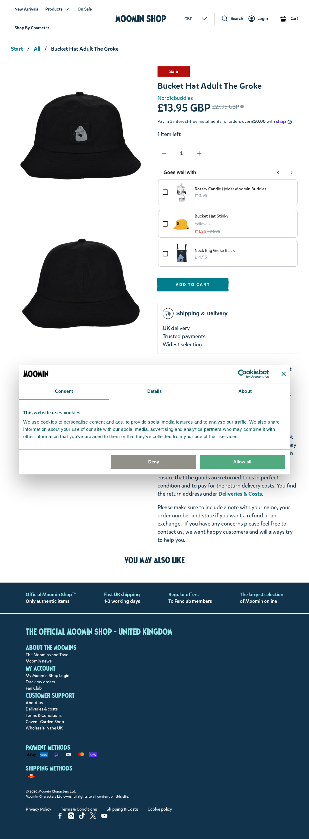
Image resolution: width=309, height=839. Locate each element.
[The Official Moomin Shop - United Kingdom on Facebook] (60, 818)
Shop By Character (31, 28)
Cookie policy (160, 809)
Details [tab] (154, 391)
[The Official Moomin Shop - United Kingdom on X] (93, 818)
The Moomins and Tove (47, 655)
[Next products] (291, 172)
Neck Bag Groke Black (215, 250)
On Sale (85, 9)
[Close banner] (284, 374)
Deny (153, 461)
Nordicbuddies (175, 98)
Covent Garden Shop (45, 722)
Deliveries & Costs (240, 493)
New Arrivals (26, 9)
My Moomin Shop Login (47, 676)
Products (53, 9)
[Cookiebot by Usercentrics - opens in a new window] (242, 373)
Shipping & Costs (122, 809)
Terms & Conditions (44, 715)
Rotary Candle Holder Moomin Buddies (230, 189)
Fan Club (34, 688)
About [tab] (245, 391)
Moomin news (39, 661)
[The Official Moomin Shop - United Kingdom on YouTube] (104, 818)
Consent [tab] (64, 391)
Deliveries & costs (42, 709)
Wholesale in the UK (44, 728)
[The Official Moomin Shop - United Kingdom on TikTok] (82, 818)
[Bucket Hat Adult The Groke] (81, 136)
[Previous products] (278, 172)
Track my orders (40, 682)
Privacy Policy (38, 809)
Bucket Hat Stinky (211, 216)
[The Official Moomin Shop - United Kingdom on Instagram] (71, 818)
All (37, 49)
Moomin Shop (140, 18)
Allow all (242, 461)
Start (17, 49)
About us (34, 703)
